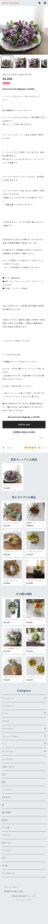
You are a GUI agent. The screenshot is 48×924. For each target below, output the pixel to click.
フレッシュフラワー (10, 736)
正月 (4, 774)
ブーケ (4, 744)
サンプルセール (8, 873)
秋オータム (6, 843)
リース (4, 713)
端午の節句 (6, 812)
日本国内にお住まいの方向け (24, 432)
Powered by (21, 900)
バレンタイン (7, 790)
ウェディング (7, 751)
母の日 (4, 820)
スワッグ (5, 721)
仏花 (4, 858)
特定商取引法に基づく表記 (13, 891)
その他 (4, 866)
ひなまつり (6, 797)
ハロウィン (6, 835)
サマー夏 (5, 828)
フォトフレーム (8, 706)
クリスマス (6, 850)
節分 (4, 782)
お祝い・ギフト (8, 767)
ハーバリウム (7, 759)
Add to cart (24, 424)
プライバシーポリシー (12, 887)
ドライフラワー (8, 729)
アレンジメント (8, 698)
